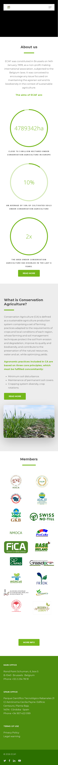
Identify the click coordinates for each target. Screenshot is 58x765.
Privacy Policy (11, 732)
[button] (50, 7)
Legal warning (12, 736)
